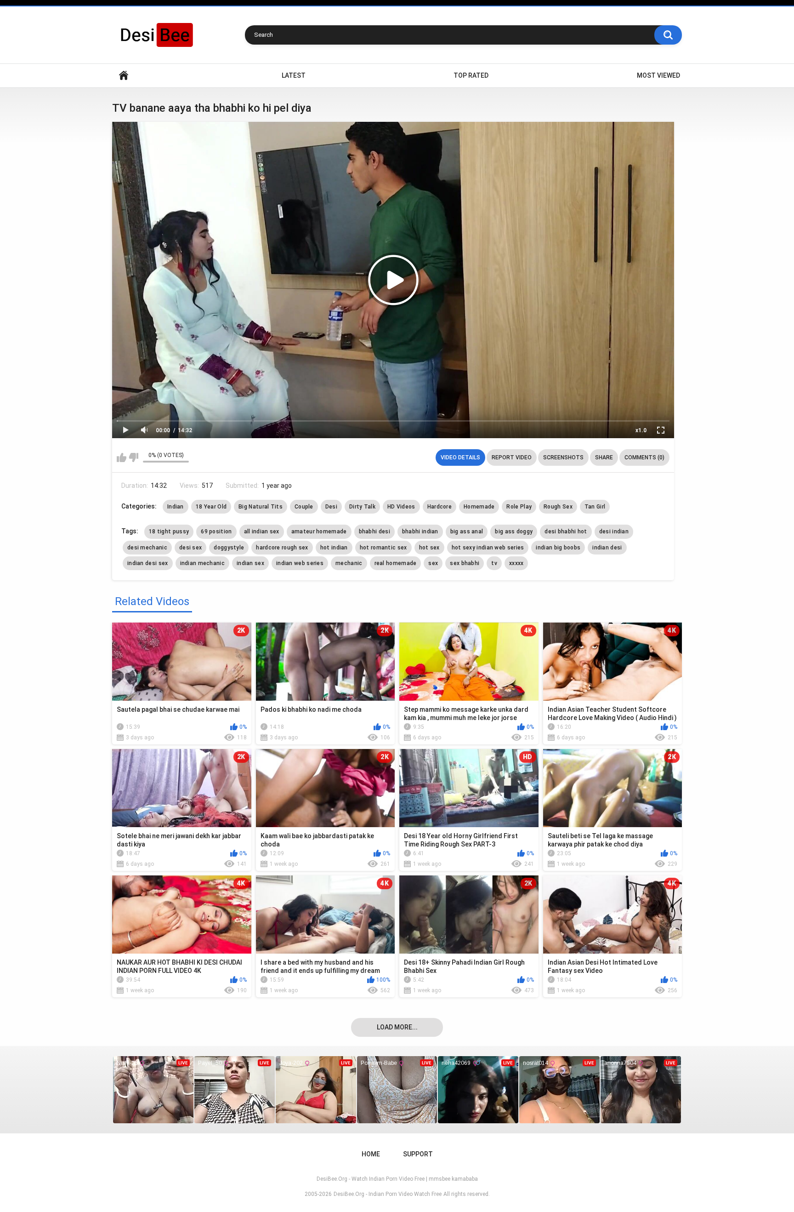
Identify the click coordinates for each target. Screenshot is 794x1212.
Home (123, 75)
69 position (216, 531)
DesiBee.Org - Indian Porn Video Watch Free (388, 1194)
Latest (294, 75)
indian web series (299, 563)
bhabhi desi (374, 531)
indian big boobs (558, 547)
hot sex (429, 547)
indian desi (607, 547)
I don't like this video (133, 457)
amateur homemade (319, 531)
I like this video (121, 457)
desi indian (614, 531)
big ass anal (466, 531)
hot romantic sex (383, 547)
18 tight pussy (169, 531)
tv (494, 563)
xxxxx (516, 563)
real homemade (395, 563)
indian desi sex (147, 563)
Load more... (397, 1027)
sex (433, 563)
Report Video (512, 457)
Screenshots (563, 457)
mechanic (348, 563)
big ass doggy (514, 531)
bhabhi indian (420, 531)
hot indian (334, 547)
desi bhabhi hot (565, 531)
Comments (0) (644, 457)
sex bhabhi (464, 563)
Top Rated (471, 75)
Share (604, 457)
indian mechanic (202, 563)
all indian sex (261, 531)
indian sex (250, 563)
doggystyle (229, 547)
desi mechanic (147, 547)
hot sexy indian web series (488, 547)
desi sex (190, 547)
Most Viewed (658, 75)
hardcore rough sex (282, 547)
